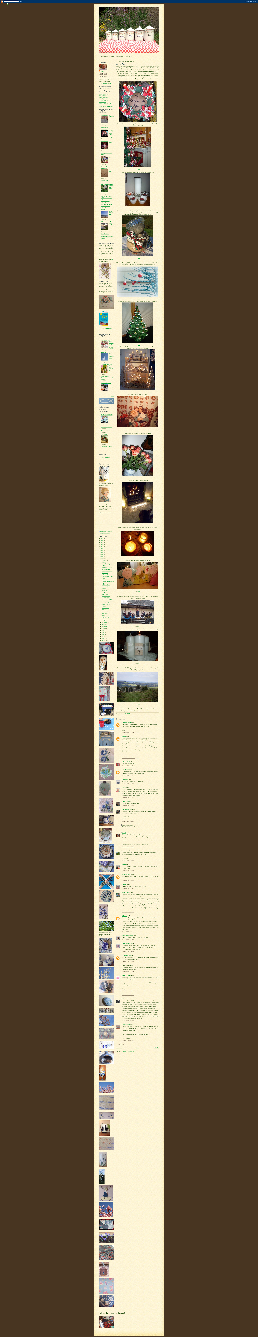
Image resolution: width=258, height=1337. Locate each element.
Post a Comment (121, 1044)
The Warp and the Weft (106, 446)
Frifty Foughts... (105, 613)
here (112, 259)
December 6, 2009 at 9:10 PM (128, 880)
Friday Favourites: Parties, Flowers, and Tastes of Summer (111, 345)
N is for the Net (102, 102)
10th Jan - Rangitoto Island (111, 212)
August (103, 628)
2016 (101, 544)
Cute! (103, 611)
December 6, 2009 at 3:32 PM (128, 805)
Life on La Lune (105, 376)
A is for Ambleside (103, 97)
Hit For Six (111, 116)
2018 (101, 540)
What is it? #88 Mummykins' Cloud (111, 355)
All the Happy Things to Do (111, 368)
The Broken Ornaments (107, 571)
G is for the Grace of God (105, 103)
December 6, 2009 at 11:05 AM (128, 732)
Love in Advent (105, 608)
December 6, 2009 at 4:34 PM (128, 847)
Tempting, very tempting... (105, 618)
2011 (101, 554)
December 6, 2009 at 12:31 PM (128, 797)
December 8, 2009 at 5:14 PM (128, 995)
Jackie (124, 787)
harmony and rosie (127, 935)
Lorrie (124, 833)
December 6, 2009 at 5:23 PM (128, 860)
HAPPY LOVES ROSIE (106, 415)
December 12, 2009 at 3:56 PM (128, 1040)
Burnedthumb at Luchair (107, 236)
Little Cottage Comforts (107, 184)
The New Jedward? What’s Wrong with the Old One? (111, 134)
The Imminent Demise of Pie (111, 386)
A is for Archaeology (104, 94)
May (103, 634)
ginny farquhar (126, 874)
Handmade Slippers (106, 586)
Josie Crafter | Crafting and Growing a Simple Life (106, 197)
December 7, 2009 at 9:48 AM (128, 931)
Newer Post (119, 1048)
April (103, 636)
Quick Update (105, 594)
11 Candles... (105, 610)
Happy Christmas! (106, 569)
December (104, 560)
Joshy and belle (126, 955)
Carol (124, 864)
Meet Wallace (105, 573)
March (103, 638)
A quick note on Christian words (106, 106)
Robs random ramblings (107, 222)
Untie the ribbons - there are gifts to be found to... (107, 576)
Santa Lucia (104, 588)
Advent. (110, 142)
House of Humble (105, 431)
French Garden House (106, 427)
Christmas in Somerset (107, 567)
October (104, 624)
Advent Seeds (105, 590)
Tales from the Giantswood (104, 167)
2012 (101, 552)
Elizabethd (125, 801)
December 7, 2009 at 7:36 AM (128, 912)
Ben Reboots (104, 210)
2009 (101, 558)
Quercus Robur (110, 170)
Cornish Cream (104, 141)
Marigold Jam (126, 722)
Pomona (124, 851)
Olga (123, 999)
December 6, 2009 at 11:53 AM (128, 775)
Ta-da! (103, 615)
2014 (101, 548)
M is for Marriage (103, 95)
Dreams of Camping (105, 201)
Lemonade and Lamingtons (104, 128)
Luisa (124, 736)
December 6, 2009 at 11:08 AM (128, 758)
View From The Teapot (106, 204)
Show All (112, 395)
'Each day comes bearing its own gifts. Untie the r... (108, 581)
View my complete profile (105, 83)
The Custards (104, 434)
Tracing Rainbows (105, 115)
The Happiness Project (106, 328)
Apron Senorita (126, 809)
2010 (101, 556)
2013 (101, 550)
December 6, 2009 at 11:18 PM (128, 888)
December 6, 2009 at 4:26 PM (128, 829)
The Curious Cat (127, 943)
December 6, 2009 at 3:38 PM (128, 821)
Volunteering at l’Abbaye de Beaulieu (107, 378)
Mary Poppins (126, 975)
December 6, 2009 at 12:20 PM (128, 783)
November (104, 622)
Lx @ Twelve (126, 1024)
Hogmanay (104, 562)
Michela (124, 916)
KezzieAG (103, 352)
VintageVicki (126, 762)
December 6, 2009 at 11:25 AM (128, 765)
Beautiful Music (111, 156)
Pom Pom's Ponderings (106, 364)
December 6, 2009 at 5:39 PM (128, 870)
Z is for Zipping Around (104, 99)
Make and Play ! (105, 180)
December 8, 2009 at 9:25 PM (128, 1020)
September (104, 626)
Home (137, 1048)
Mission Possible (110, 224)
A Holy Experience (105, 457)
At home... (103, 238)
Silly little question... (106, 620)
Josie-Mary (125, 892)
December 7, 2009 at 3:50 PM (128, 951)
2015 (101, 546)
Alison (103, 71)
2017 (101, 542)
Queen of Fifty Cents (106, 383)
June (103, 632)
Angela (124, 884)
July (103, 630)
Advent (121, 714)
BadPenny (125, 779)
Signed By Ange (105, 234)
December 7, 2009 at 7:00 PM (128, 961)
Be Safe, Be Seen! (106, 585)
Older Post (156, 1048)
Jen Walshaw (126, 770)
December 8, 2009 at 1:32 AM (128, 971)
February (104, 640)
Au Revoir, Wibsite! (105, 206)
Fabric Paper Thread (106, 340)
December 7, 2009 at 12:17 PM (128, 939)
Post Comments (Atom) (129, 1051)
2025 (101, 538)
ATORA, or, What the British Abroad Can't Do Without (107, 601)
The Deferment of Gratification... (106, 596)
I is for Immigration (103, 100)
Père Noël (104, 592)
